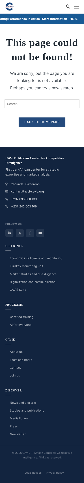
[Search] (68, 7)
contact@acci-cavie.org (27, 191)
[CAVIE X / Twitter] (20, 233)
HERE (73, 19)
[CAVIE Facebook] (30, 233)
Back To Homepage (42, 122)
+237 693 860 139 (24, 199)
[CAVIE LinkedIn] (9, 233)
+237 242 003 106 (24, 206)
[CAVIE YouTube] (40, 233)
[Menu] (76, 6)
